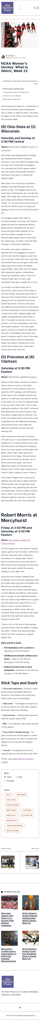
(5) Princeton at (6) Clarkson (12, 96)
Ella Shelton (26, 815)
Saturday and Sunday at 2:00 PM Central (16, 92)
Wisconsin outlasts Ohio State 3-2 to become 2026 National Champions (7, 919)
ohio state (11, 800)
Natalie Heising (12, 831)
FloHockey (6, 150)
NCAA (8, 795)
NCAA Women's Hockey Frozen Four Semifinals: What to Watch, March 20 (29, 954)
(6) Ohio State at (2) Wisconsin (13, 89)
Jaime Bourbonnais (14, 826)
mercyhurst (11, 810)
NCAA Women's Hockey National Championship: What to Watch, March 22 (29, 918)
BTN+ (33, 147)
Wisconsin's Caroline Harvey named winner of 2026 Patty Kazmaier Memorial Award (8, 955)
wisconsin (21, 795)
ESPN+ (34, 377)
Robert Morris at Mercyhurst (12, 99)
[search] (34, 7)
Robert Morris (12, 805)
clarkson (27, 810)
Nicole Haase (10, 56)
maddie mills (11, 820)
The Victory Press (12, 1015)
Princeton (10, 815)
